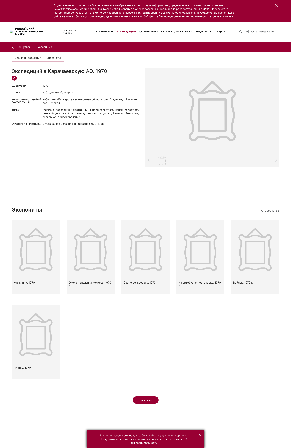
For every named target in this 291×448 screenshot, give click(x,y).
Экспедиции (126, 31)
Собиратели (148, 31)
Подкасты (204, 31)
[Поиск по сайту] (240, 31)
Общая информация (27, 57)
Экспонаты (104, 31)
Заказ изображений (262, 31)
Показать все (145, 400)
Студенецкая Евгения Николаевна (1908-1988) (74, 123)
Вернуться (23, 47)
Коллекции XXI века (177, 31)
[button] (276, 5)
